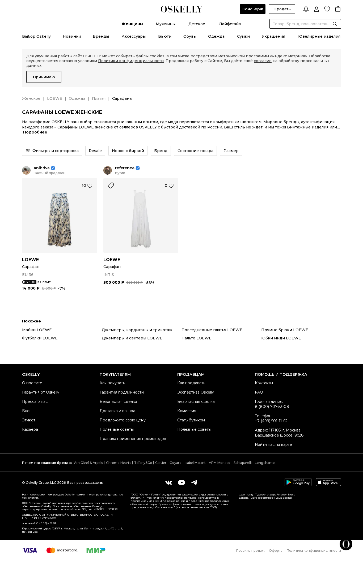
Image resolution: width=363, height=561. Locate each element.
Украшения (273, 36)
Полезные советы (117, 429)
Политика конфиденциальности (314, 551)
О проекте (32, 383)
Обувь (189, 36)
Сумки (243, 36)
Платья (98, 98)
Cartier (160, 463)
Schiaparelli (243, 463)
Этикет (28, 420)
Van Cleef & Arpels (88, 463)
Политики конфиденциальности (131, 60)
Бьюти (164, 36)
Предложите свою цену (123, 420)
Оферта (275, 551)
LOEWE (54, 98)
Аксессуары (134, 36)
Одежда (216, 36)
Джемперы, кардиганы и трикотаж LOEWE (142, 329)
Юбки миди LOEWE (281, 338)
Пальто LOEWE (197, 338)
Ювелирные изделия (319, 36)
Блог (26, 410)
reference (124, 168)
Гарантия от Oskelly (40, 392)
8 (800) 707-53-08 (272, 406)
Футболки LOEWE (40, 338)
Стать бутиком (191, 420)
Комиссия (186, 410)
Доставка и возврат (118, 410)
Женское (31, 98)
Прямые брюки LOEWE (284, 329)
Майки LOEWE (37, 329)
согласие (263, 60)
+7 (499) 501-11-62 (271, 420)
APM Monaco (219, 463)
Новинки (72, 36)
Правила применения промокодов (133, 438)
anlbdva (42, 168)
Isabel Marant (195, 463)
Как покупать (112, 383)
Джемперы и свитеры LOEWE (132, 338)
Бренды (101, 36)
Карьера (30, 429)
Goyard (176, 463)
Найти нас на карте (273, 444)
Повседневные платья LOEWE (212, 329)
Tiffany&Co (143, 463)
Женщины (132, 23)
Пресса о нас (35, 401)
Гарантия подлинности (122, 392)
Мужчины (165, 23)
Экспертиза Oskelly (195, 392)
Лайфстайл (230, 23)
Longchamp (265, 463)
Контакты (264, 383)
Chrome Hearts (118, 463)
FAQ (259, 392)
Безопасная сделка (118, 401)
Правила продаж (250, 551)
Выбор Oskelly (36, 36)
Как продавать (191, 383)
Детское (196, 23)
